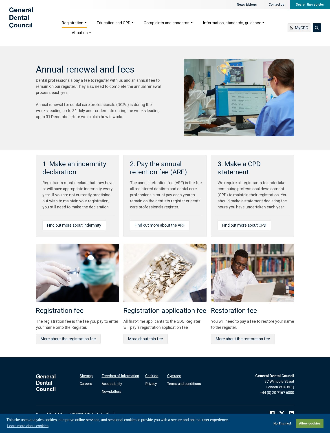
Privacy (151, 384)
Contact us (276, 4)
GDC (16, 20)
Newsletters (111, 391)
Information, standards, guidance (232, 22)
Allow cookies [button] (310, 423)
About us (80, 32)
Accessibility (112, 384)
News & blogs (247, 4)
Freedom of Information (120, 376)
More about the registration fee (68, 338)
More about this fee (145, 338)
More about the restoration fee (243, 338)
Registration (72, 22)
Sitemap (86, 376)
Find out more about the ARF (160, 225)
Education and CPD (113, 22)
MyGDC (301, 27)
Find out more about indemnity (74, 225)
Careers (86, 384)
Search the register (310, 4)
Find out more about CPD (244, 225)
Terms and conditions (184, 384)
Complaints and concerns (166, 22)
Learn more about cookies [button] (27, 426)
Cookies (151, 376)
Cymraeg (174, 376)
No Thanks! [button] (282, 423)
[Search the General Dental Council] (317, 27)
